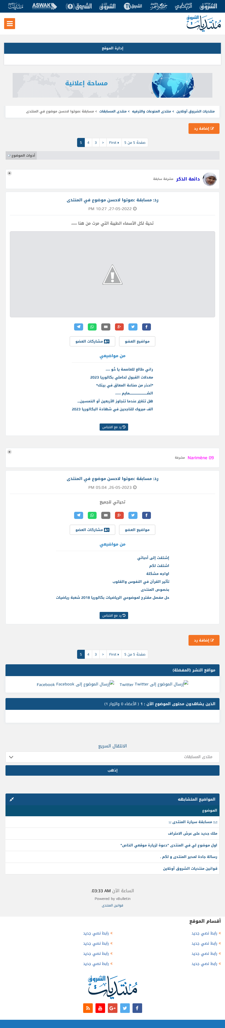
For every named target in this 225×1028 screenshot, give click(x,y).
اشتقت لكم (159, 565)
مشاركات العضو (89, 341)
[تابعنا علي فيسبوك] (137, 1008)
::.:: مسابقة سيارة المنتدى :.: (193, 821)
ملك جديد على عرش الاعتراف (192, 833)
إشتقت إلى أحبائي (153, 557)
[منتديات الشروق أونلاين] (204, 30)
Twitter (126, 684)
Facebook (46, 684)
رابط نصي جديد (204, 933)
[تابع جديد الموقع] (88, 1008)
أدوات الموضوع (23, 155)
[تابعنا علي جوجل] (112, 1008)
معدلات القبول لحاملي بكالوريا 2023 (121, 377)
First (114, 142)
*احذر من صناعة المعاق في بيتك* (124, 385)
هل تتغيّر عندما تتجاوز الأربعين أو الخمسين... (115, 401)
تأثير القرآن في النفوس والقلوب (141, 581)
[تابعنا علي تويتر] (125, 1008)
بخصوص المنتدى (155, 589)
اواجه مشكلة (157, 573)
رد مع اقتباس (112, 427)
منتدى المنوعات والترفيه (151, 111)
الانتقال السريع (112, 746)
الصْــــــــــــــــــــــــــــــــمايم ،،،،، (134, 393)
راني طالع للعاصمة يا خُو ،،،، (129, 369)
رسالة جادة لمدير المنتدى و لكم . (188, 856)
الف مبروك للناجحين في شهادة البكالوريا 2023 (112, 409)
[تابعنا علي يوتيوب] (100, 1008)
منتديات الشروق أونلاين (195, 111)
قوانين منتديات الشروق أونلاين (190, 868)
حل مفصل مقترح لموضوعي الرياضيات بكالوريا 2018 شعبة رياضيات (112, 597)
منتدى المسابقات (113, 111)
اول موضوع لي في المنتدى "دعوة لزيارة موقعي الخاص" (168, 845)
